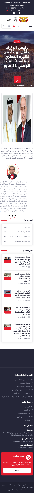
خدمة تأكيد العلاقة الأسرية (21, 393)
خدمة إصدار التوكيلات (23, 386)
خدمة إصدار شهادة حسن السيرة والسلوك (16, 396)
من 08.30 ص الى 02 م (16, 11)
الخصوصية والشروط (23, 417)
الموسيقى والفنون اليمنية (15, 236)
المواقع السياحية (15, 232)
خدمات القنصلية (21, 490)
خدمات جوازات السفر (23, 380)
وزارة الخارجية (8, 2)
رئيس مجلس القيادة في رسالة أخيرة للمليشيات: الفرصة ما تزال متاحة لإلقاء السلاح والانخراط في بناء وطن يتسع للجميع (21, 329)
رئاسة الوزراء (17, 2)
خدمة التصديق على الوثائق (21, 390)
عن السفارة (26, 410)
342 (31, 85)
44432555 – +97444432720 (23, 441)
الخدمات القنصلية (24, 413)
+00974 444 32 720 (17, 8)
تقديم (17, 470)
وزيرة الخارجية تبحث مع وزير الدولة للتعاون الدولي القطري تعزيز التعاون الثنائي (22, 260)
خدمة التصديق (25, 383)
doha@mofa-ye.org (25, 448)
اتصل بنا (27, 420)
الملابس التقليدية (15, 241)
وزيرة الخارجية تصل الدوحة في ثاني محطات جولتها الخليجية (22, 277)
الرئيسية (27, 407)
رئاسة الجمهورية (27, 2)
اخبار (15, 227)
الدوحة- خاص (21, 85)
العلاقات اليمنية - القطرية (17, 5)
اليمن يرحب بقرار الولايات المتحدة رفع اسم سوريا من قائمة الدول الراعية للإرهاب (22, 294)
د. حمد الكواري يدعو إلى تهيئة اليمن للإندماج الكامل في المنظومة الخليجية (21, 311)
